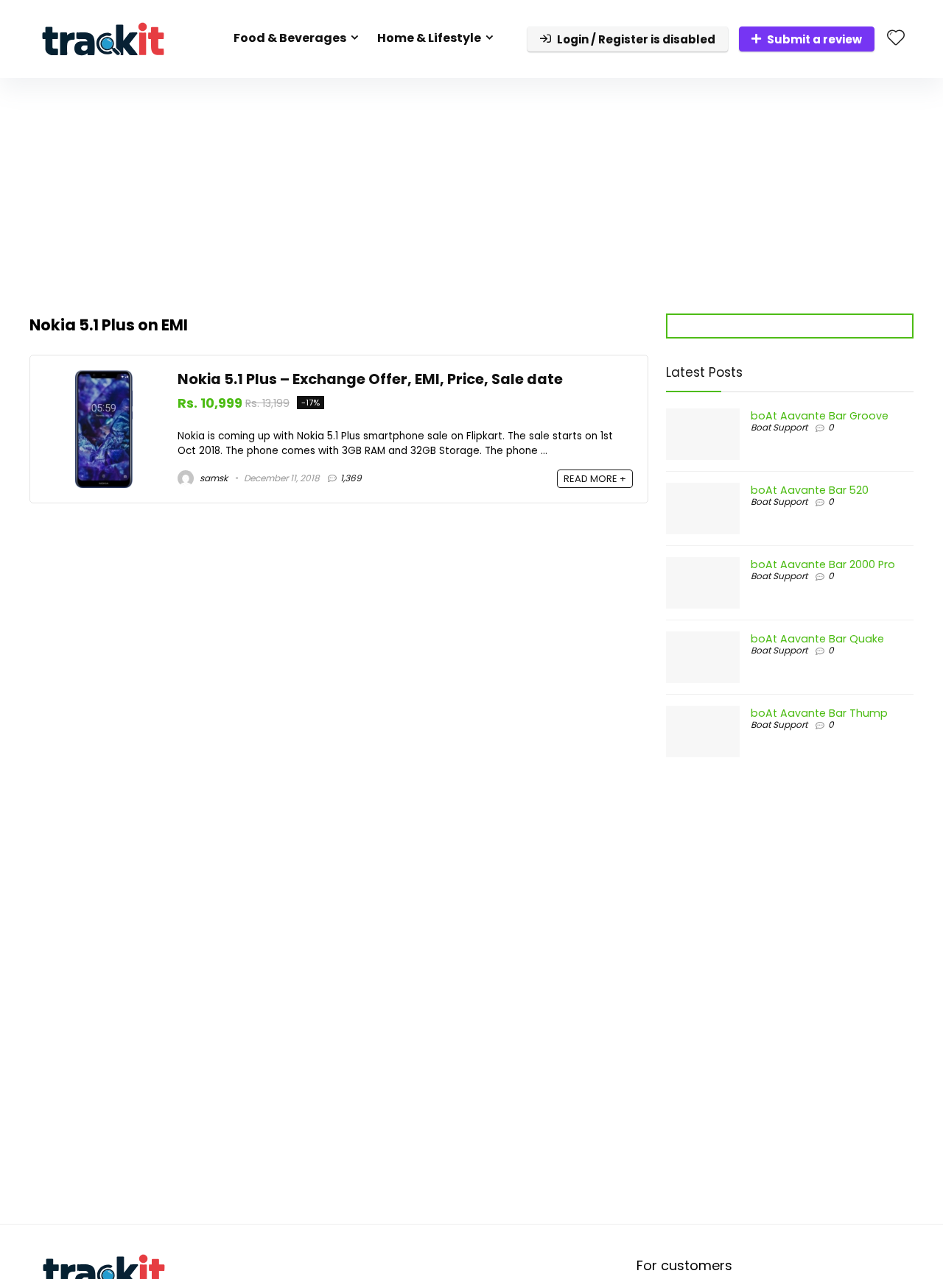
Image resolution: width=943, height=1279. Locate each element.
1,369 (351, 478)
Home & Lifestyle (429, 37)
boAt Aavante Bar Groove (819, 415)
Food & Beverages (290, 37)
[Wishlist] (896, 38)
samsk (212, 478)
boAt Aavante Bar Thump (819, 713)
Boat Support (779, 427)
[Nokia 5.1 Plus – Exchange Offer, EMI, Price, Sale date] (104, 378)
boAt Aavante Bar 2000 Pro (823, 564)
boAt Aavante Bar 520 (810, 490)
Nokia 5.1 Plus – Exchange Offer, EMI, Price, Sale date (370, 379)
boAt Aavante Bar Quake (817, 638)
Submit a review (814, 39)
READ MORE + (595, 479)
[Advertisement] (471, 188)
